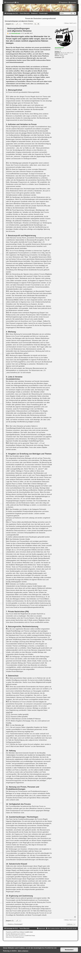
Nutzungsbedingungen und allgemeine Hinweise (19, 21)
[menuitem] (16, 2)
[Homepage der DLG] (40, 7)
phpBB (13, 932)
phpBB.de (22, 934)
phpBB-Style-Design (30, 935)
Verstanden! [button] (69, 949)
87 (60, 51)
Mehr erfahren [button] (23, 951)
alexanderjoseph (59, 47)
